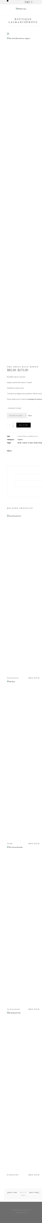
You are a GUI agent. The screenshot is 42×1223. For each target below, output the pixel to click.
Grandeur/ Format (14, 408)
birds (20, 443)
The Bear (10, 843)
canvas (24, 443)
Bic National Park (12, 1175)
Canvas (20, 440)
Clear (30, 416)
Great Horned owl (12, 678)
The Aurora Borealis (13, 1009)
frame (30, 443)
